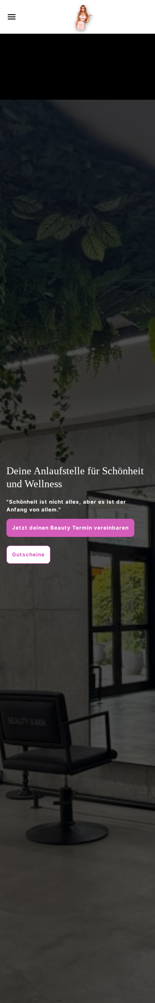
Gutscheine (28, 554)
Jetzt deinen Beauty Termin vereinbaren (70, 527)
